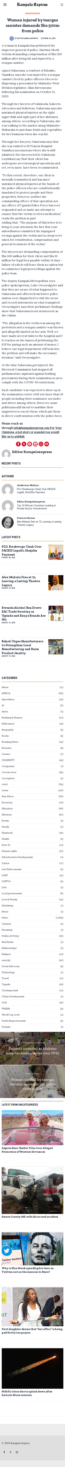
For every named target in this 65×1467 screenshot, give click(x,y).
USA (4, 1002)
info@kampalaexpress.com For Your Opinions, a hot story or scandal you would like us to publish (32, 432)
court (5, 784)
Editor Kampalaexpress (27, 38)
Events (5, 820)
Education (7, 808)
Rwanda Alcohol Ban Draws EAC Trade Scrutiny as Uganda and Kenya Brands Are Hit (24, 613)
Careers (6, 754)
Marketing (7, 905)
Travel (5, 978)
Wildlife (6, 1008)
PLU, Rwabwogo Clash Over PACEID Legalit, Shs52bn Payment (36, 491)
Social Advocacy (11, 966)
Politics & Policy (10, 935)
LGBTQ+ (6, 881)
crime (5, 790)
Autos (5, 711)
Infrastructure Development (17, 857)
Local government (12, 893)
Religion (6, 954)
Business (7, 747)
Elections (7, 814)
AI (3, 705)
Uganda (6, 984)
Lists (4, 887)
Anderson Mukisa (28, 485)
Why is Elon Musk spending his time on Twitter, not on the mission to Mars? (28, 1269)
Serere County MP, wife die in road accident (30, 1216)
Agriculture (8, 699)
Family (5, 826)
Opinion (6, 923)
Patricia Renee (26, 517)
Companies (8, 766)
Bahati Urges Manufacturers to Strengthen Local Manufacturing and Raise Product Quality (22, 647)
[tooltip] (18, 444)
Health (5, 838)
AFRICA (6, 693)
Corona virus (9, 772)
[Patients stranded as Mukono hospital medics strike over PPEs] (32, 1048)
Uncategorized (32, 13)
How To (6, 844)
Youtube (6, 1026)
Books (5, 735)
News (5, 917)
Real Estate (7, 941)
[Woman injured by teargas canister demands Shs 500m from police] (32, 1081)
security (6, 960)
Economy (7, 802)
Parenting (7, 929)
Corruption (8, 778)
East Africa (8, 796)
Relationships (9, 948)
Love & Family (9, 899)
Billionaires (8, 723)
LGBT (5, 875)
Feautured (7, 832)
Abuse (5, 687)
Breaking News (10, 741)
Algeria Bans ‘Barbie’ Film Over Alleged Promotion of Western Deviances (27, 1149)
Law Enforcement (11, 869)
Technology (8, 972)
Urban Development (13, 996)
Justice (5, 863)
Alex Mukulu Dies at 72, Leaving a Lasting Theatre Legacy (39, 523)
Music (5, 911)
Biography (8, 729)
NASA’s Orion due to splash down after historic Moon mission (27, 1393)
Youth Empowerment (14, 1020)
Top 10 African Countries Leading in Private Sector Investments (36, 507)
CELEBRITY (8, 760)
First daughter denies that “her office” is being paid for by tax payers (32, 1330)
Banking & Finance (12, 717)
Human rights (9, 851)
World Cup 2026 (11, 1014)
